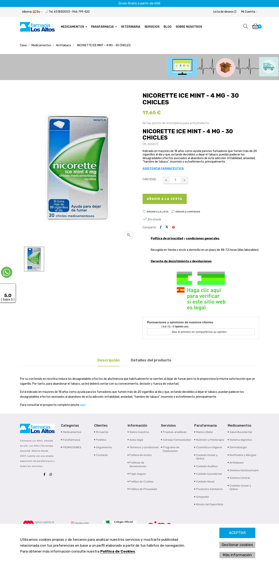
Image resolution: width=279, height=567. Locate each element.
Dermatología (238, 447)
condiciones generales (202, 238)
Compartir (161, 227)
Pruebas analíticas (174, 432)
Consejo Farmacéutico (177, 439)
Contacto (102, 455)
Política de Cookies (117, 551)
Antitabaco (237, 462)
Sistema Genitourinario (244, 470)
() (224, 11)
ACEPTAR (237, 533)
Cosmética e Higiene (209, 447)
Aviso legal (136, 439)
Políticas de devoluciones (137, 464)
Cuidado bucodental (209, 473)
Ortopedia (202, 496)
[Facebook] (45, 474)
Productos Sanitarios (209, 489)
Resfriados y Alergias (243, 455)
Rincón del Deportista (209, 504)
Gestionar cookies (237, 545)
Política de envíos (140, 455)
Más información (237, 555)
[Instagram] (51, 474)
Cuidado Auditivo (207, 466)
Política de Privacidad (143, 489)
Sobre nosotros (139, 432)
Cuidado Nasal (205, 481)
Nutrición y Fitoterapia (210, 439)
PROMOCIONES (72, 447)
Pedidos (101, 439)
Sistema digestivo (241, 439)
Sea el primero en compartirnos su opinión (200, 332)
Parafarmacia (71, 439)
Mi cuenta (102, 432)
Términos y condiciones (144, 447)
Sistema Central (240, 477)
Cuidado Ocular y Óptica (207, 457)
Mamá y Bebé (204, 432)
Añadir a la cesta (164, 199)
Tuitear (166, 227)
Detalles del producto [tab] (151, 360)
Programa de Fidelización (171, 449)
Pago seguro (137, 473)
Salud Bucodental (241, 432)
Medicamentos (72, 432)
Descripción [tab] (108, 360)
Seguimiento (104, 447)
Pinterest (173, 227)
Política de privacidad (167, 238)
